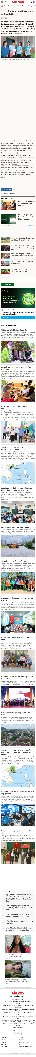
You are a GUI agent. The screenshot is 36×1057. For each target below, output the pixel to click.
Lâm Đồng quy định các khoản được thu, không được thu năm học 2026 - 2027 (16, 489)
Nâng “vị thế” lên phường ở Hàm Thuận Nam (16, 714)
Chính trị (13, 6)
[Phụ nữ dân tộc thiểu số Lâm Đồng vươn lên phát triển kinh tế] (5, 240)
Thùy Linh (3, 17)
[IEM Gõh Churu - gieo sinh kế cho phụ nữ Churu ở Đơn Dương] (5, 271)
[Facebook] (21, 1033)
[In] (14, 189)
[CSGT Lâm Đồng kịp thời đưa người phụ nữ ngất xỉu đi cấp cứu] (5, 256)
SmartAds (6, 225)
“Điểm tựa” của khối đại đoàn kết (14, 330)
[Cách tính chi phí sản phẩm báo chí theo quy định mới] (18, 815)
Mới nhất (6, 6)
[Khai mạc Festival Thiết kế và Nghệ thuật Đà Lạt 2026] (18, 697)
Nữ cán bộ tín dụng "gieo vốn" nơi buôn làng (16, 639)
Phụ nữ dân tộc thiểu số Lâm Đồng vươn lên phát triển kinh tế (22, 239)
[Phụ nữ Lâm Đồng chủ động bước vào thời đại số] (5, 263)
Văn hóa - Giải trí (5, 1044)
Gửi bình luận (7, 284)
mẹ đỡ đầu (12, 193)
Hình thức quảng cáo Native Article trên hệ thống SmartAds (25, 217)
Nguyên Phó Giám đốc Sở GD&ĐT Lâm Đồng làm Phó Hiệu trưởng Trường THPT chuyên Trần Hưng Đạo (18, 898)
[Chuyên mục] (2, 2)
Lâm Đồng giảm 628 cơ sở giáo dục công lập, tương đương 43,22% (19, 916)
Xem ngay (30, 225)
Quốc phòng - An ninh (24, 1042)
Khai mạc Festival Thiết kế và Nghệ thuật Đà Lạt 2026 (17, 678)
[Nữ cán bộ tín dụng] (18, 661)
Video (2, 1049)
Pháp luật (3, 1042)
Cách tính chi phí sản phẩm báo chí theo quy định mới (17, 793)
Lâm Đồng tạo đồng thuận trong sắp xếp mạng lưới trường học (18, 929)
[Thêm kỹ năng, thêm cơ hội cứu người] (18, 583)
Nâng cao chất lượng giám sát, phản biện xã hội (17, 832)
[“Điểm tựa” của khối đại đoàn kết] (18, 352)
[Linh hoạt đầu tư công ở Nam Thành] (18, 546)
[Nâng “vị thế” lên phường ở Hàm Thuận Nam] (18, 735)
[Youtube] (18, 1033)
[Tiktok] (14, 1033)
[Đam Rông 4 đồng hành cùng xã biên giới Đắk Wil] (18, 622)
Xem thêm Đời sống (8, 326)
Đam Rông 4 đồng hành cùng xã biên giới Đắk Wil (17, 599)
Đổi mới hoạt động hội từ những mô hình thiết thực (26, 204)
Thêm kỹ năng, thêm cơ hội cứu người (15, 561)
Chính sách (4, 1046)
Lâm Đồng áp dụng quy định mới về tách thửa (19, 922)
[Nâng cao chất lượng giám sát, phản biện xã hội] (18, 853)
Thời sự (19, 6)
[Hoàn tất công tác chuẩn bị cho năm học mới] (18, 432)
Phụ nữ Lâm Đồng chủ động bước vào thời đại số (21, 262)
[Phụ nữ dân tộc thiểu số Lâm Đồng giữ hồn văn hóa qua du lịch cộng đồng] (5, 248)
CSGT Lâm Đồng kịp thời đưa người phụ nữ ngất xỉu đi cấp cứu (21, 254)
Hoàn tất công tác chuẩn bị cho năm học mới (16, 407)
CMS (15, 1053)
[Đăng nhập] (31, 2)
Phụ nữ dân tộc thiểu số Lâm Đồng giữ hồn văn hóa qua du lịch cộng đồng (22, 247)
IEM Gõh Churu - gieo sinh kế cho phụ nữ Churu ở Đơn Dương (22, 270)
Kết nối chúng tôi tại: (18, 1030)
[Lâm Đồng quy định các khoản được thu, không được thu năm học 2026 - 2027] (18, 512)
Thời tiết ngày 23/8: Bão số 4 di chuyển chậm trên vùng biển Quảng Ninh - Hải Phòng (16, 752)
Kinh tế (24, 6)
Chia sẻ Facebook (7, 189)
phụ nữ (5, 193)
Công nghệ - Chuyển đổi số (26, 1046)
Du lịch (20, 1044)
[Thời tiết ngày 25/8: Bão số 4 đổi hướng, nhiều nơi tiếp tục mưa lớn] (18, 473)
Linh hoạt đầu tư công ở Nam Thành (15, 527)
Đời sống (30, 6)
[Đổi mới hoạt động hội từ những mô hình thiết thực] (8, 205)
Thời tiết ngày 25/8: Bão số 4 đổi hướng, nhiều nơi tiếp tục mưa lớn (16, 448)
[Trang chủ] (2, 6)
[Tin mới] (5, 2)
